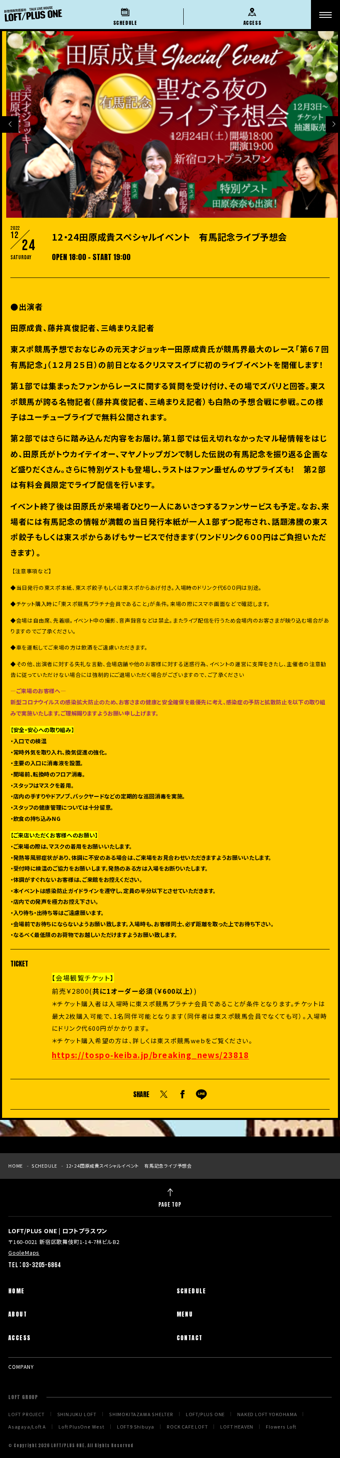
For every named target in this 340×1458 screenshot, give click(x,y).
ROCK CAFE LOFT (187, 1426)
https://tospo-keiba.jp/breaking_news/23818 (150, 1054)
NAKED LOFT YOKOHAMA (267, 1414)
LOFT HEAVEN (236, 1426)
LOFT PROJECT (26, 1414)
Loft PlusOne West (81, 1426)
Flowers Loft (281, 1426)
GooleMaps (23, 1252)
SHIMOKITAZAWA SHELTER (141, 1414)
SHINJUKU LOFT (77, 1414)
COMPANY (21, 1366)
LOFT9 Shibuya (135, 1426)
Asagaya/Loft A (27, 1426)
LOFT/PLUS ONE (205, 1414)
